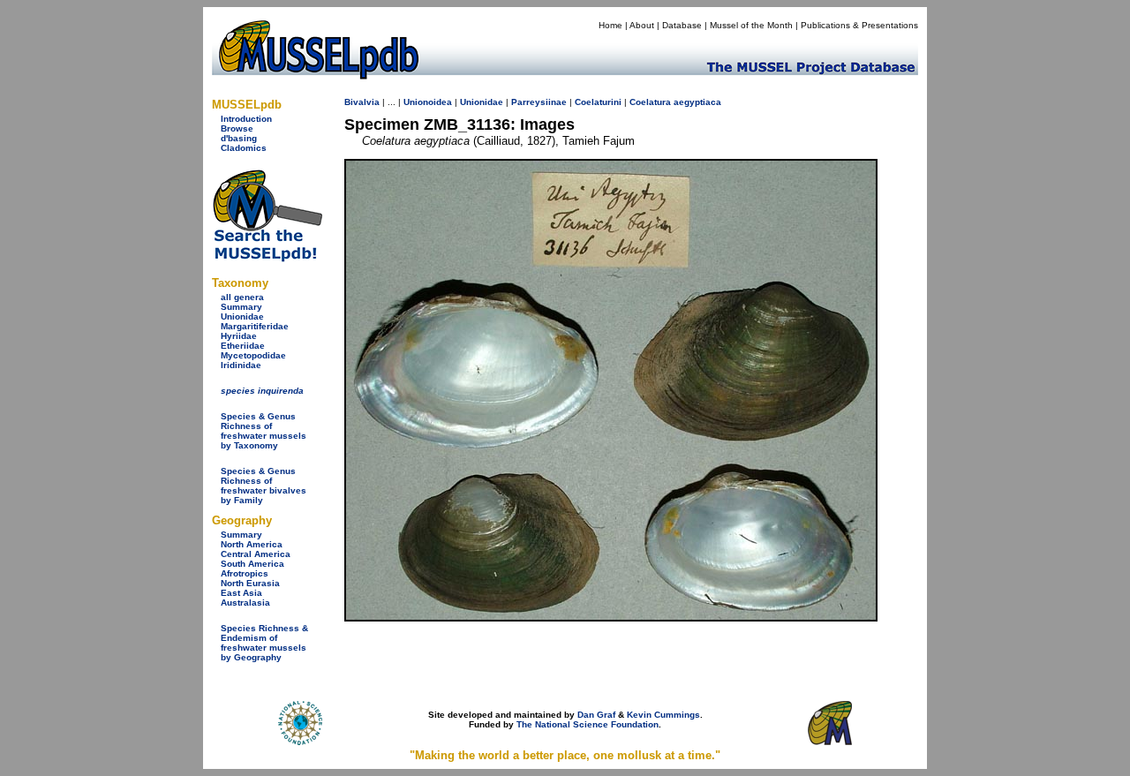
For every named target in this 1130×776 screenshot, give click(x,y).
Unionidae (242, 316)
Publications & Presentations (859, 25)
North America (251, 544)
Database (682, 25)
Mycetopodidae (253, 355)
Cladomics (244, 148)
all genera (242, 297)
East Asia (241, 593)
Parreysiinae (539, 102)
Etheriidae (243, 345)
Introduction (246, 119)
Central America (255, 554)
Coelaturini (598, 102)
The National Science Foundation (587, 724)
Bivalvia (362, 102)
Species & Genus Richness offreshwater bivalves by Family (263, 485)
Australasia (245, 602)
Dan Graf (596, 714)
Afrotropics (244, 573)
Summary (241, 307)
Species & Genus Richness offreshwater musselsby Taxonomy (263, 430)
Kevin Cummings (663, 714)
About (641, 25)
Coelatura (650, 102)
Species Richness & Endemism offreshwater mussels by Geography (264, 642)
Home (610, 25)
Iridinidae (241, 365)
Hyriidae (239, 336)
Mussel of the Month (751, 25)
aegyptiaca (697, 102)
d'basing (239, 138)
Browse (237, 128)
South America (252, 564)
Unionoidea (427, 102)
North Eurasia (250, 583)
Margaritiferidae (255, 326)
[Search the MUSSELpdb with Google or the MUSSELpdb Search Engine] (267, 258)
